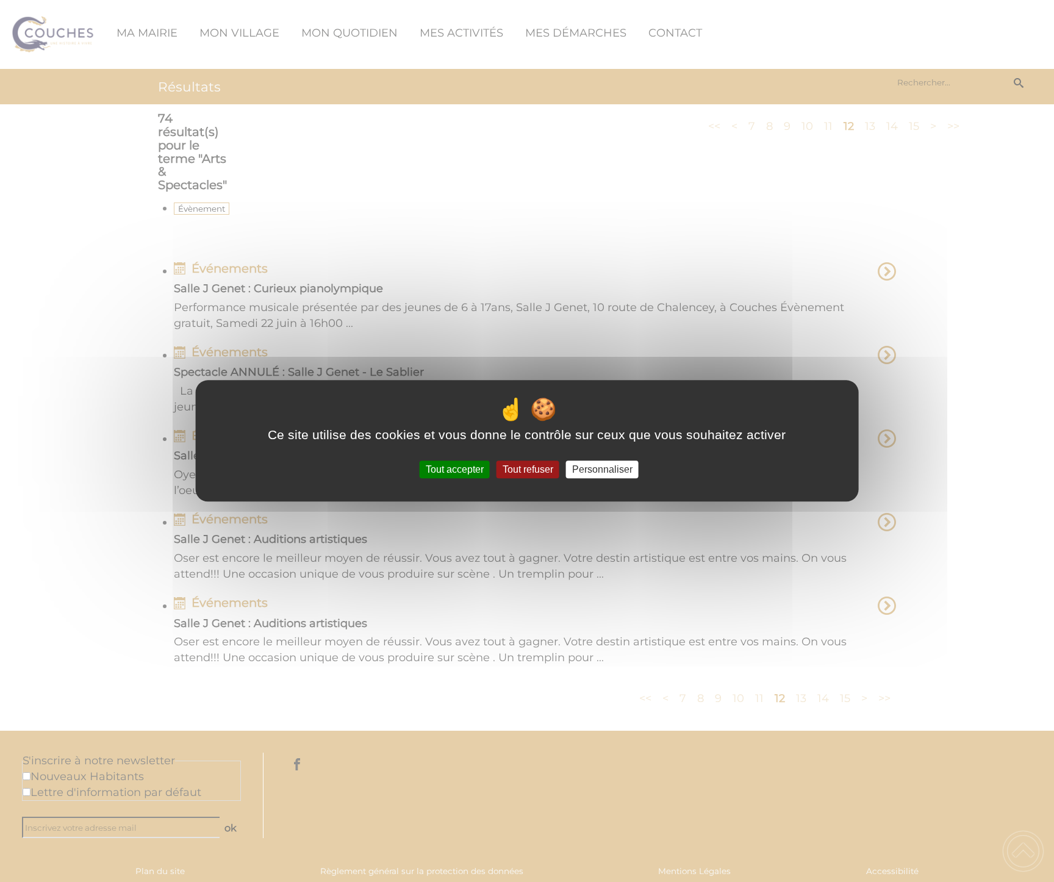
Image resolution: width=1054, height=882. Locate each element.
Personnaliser (602, 469)
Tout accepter (455, 469)
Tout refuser (528, 469)
